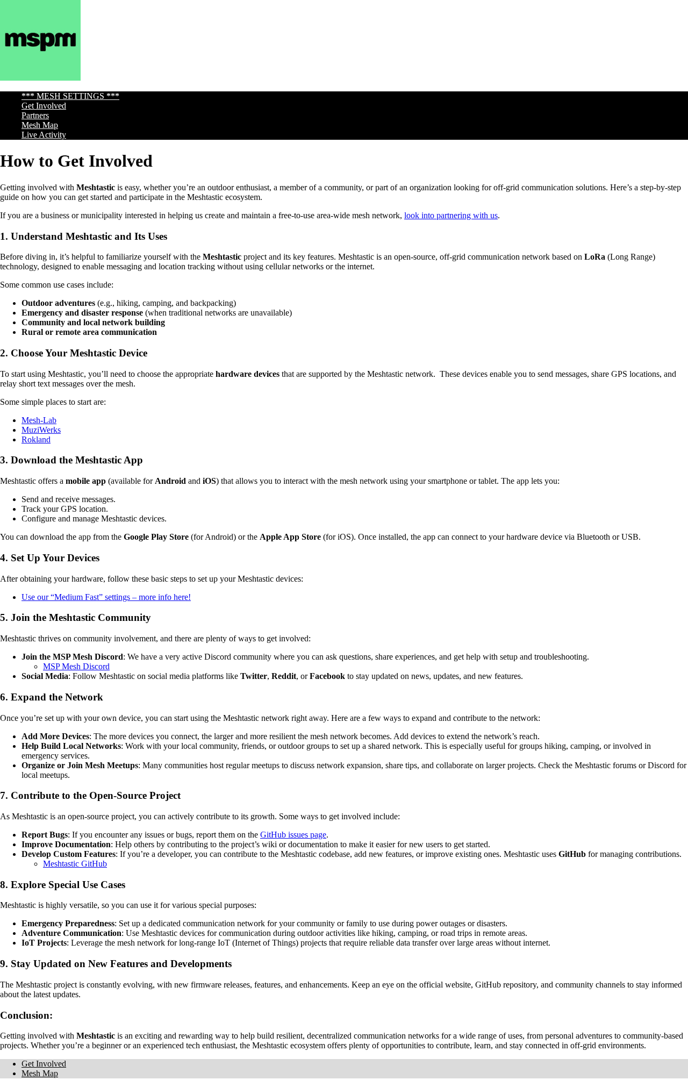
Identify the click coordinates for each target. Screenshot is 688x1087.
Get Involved (44, 105)
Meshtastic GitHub (75, 863)
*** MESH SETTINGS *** (70, 96)
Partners (35, 115)
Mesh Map (40, 125)
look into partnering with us (451, 215)
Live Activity (44, 134)
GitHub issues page (293, 834)
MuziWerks (41, 429)
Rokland (36, 439)
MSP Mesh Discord (76, 666)
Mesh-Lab (39, 420)
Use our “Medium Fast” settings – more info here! (106, 597)
